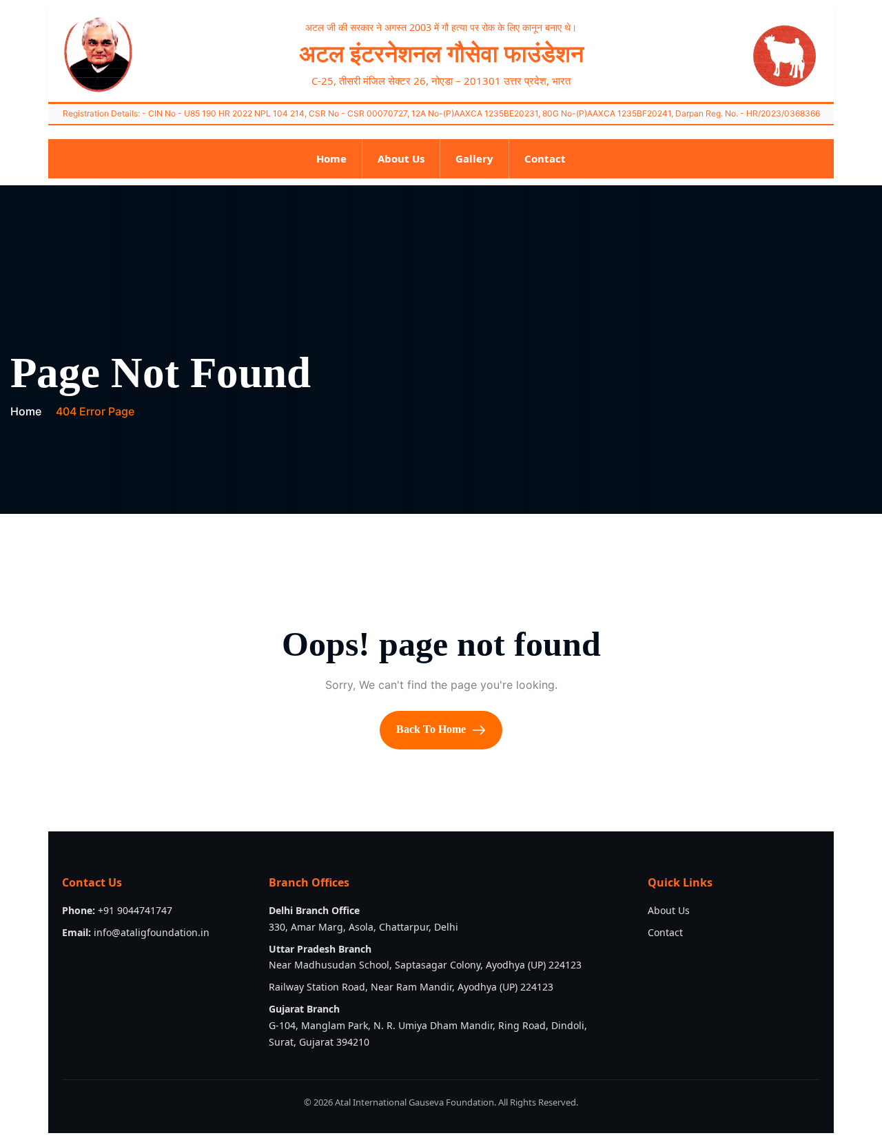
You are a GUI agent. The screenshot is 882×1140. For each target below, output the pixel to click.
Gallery (474, 158)
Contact (545, 158)
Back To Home (432, 729)
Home (331, 158)
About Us (401, 158)
